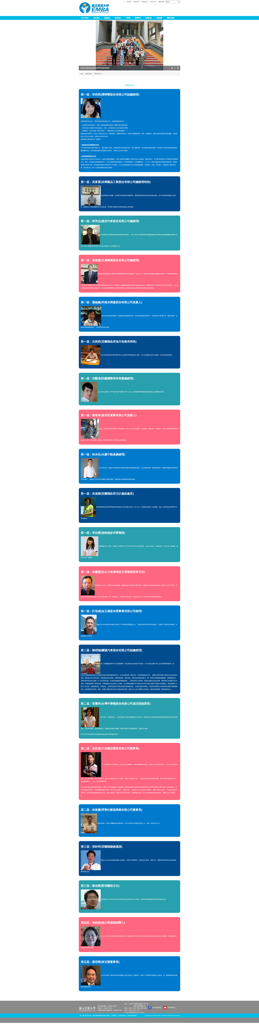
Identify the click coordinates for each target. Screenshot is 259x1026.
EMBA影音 (171, 1007)
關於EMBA (88, 73)
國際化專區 (171, 18)
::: (124, 1)
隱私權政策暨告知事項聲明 (101, 1015)
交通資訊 (114, 1015)
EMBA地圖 (122, 1015)
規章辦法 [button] (138, 18)
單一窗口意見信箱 (85, 1015)
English (153, 1)
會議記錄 (149, 18)
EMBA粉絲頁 (156, 1007)
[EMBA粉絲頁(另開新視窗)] (149, 1007)
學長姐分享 (97, 73)
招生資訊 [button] (96, 18)
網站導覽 (161, 1)
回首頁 (129, 1)
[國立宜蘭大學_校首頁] (87, 1009)
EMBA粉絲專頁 (132, 1015)
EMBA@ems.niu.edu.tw (136, 1012)
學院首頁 (145, 1)
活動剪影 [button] (159, 18)
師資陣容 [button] (107, 18)
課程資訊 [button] (118, 18)
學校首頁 (136, 1)
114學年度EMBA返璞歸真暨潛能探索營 (95, 68)
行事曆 (128, 18)
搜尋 (178, 2)
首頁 (81, 73)
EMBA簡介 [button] (85, 18)
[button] (172, 67)
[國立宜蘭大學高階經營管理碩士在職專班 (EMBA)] (94, 8)
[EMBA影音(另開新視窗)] (165, 1007)
